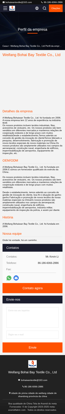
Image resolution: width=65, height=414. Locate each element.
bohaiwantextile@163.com (19, 2)
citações (55, 8)
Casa (5, 46)
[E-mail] (16, 278)
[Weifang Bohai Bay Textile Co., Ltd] (15, 8)
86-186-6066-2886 (53, 2)
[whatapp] (9, 278)
